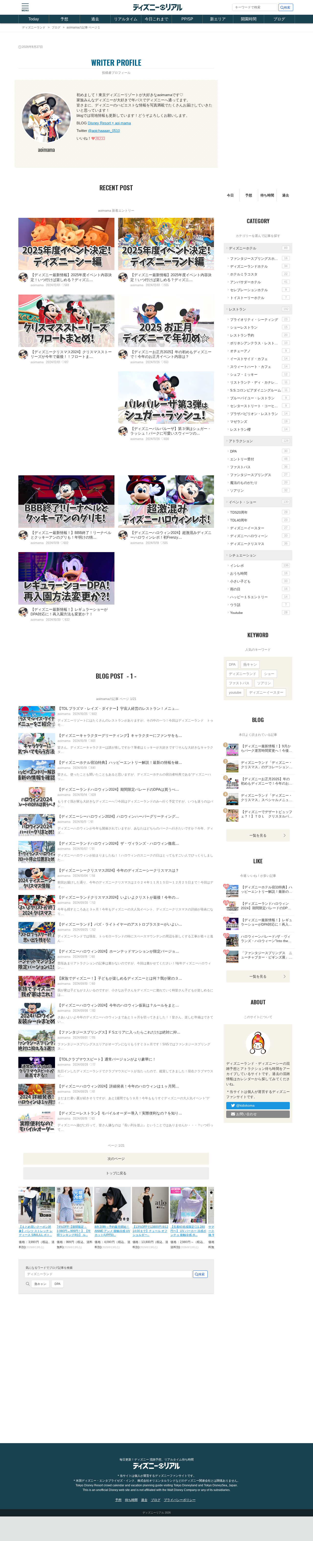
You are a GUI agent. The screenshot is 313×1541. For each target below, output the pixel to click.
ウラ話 (258, 605)
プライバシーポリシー (180, 1500)
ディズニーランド (242, 674)
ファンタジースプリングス (259, 475)
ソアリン (259, 490)
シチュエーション (242, 555)
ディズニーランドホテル (259, 266)
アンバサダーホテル (259, 282)
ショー (269, 674)
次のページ (116, 1159)
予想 (64, 19)
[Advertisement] (66, 419)
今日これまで (156, 19)
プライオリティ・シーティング (259, 319)
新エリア (218, 19)
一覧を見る (258, 835)
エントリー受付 (259, 459)
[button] (25, 7)
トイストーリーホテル (258, 297)
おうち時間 (259, 573)
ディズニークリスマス (259, 543)
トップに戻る (116, 1173)
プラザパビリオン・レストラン (259, 413)
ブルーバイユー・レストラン (258, 398)
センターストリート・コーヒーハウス (259, 406)
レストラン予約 (259, 335)
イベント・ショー (259, 502)
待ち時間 (267, 195)
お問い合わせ (246, 1114)
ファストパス (259, 467)
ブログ (279, 19)
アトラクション (259, 441)
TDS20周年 (259, 512)
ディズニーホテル (258, 248)
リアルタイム (125, 19)
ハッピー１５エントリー (259, 597)
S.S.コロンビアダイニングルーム (259, 390)
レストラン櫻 (259, 429)
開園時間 (249, 19)
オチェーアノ (258, 351)
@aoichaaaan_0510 (104, 131)
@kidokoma (245, 1105)
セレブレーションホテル (258, 290)
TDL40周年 (259, 520)
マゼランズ (259, 421)
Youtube (259, 612)
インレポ (259, 565)
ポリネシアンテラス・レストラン (259, 343)
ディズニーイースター (259, 528)
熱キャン (40, 1284)
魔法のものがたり (259, 482)
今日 (230, 195)
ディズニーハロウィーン (259, 536)
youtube (235, 692)
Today (33, 19)
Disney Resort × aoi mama (109, 123)
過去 (95, 19)
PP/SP (187, 19)
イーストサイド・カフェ (259, 359)
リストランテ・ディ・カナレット (259, 382)
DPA (57, 1284)
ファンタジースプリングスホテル (259, 258)
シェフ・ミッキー (259, 374)
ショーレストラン (259, 327)
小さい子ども (259, 581)
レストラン (259, 309)
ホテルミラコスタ (259, 274)
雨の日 (259, 589)
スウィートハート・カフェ (259, 366)
